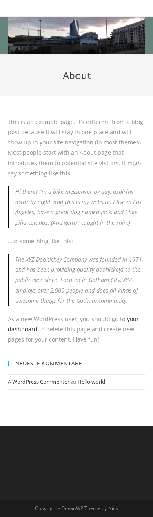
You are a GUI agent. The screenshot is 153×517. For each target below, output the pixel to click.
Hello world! (92, 381)
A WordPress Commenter (38, 381)
